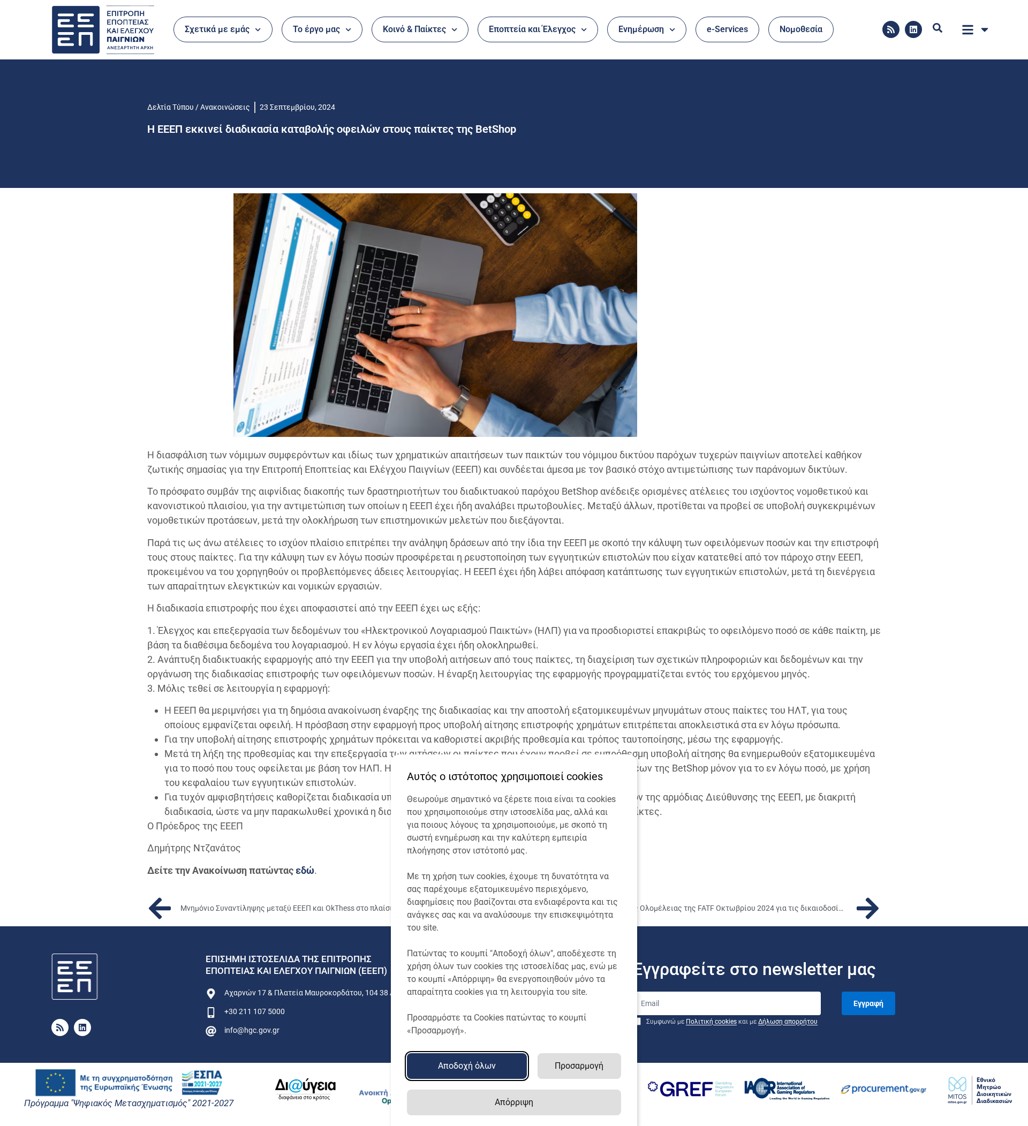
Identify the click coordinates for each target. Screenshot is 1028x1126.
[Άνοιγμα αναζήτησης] (937, 28)
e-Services (727, 29)
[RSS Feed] (891, 29)
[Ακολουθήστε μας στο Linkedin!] (913, 29)
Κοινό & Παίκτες (414, 29)
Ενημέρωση (641, 29)
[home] (75, 977)
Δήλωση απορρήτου (788, 1021)
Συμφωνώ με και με (731, 1021)
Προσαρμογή (579, 1066)
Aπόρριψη (514, 1102)
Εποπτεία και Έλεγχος (532, 29)
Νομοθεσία (801, 29)
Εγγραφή (868, 1003)
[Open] (985, 29)
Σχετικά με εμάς (217, 29)
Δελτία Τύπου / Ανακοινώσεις (198, 107)
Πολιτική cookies (711, 1021)
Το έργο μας (316, 29)
